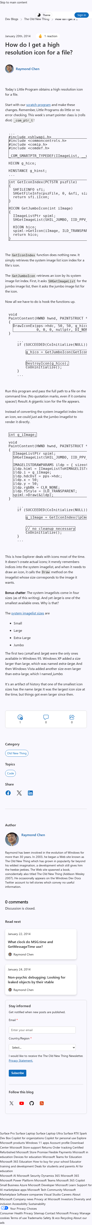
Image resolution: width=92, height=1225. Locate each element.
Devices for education (28, 1157)
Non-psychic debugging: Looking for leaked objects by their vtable (36, 979)
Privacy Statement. (21, 1060)
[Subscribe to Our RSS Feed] (41, 1105)
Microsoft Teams (44, 1180)
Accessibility (20, 1204)
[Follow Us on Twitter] (11, 1105)
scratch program (38, 104)
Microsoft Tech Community (44, 1190)
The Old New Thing (36, 19)
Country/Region (20, 1038)
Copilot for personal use (60, 1138)
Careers (66, 1194)
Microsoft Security (28, 1176)
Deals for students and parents (55, 1166)
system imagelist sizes (27, 613)
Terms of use (18, 1218)
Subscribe (17, 1073)
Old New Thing (17, 753)
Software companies (30, 1194)
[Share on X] (19, 793)
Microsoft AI (8, 1176)
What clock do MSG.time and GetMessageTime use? (30, 944)
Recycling (67, 1218)
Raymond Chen (27, 68)
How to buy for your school (51, 1161)
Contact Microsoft (57, 1213)
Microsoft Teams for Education (62, 1157)
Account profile (60, 1143)
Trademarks (35, 1218)
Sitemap (39, 1213)
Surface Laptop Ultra (49, 1133)
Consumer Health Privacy (16, 1213)
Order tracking (62, 1147)
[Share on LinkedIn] (30, 793)
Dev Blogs (11, 19)
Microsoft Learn (65, 1185)
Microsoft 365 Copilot (70, 1180)
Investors (67, 1199)
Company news (23, 1199)
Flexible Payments (60, 1152)
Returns (47, 1147)
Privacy (75, 1213)
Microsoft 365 (70, 1176)
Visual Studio (52, 1194)
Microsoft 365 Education (16, 1161)
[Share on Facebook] (8, 793)
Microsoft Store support (25, 1147)
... (77, 19)
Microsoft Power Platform (16, 1180)
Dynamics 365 (50, 1176)
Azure (23, 1185)
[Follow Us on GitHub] (31, 1105)
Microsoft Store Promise (32, 1152)
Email (13, 1020)
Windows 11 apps (37, 1143)
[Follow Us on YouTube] (21, 1105)
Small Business (9, 1185)
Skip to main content (13, 2)
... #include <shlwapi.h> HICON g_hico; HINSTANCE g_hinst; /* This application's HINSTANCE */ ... (48, 185)
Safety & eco (51, 1218)
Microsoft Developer (41, 1185)
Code (10, 773)
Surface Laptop (25, 1133)
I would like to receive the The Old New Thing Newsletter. (46, 1058)
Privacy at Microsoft (47, 1199)
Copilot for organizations (28, 1138)
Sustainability (37, 1204)
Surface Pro (7, 1133)
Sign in (81, 15)
